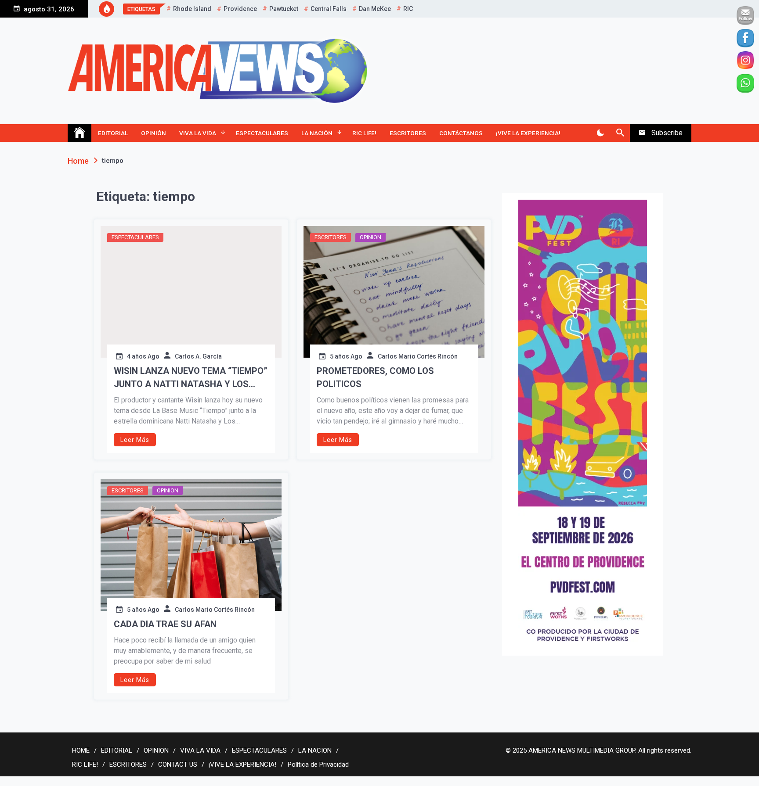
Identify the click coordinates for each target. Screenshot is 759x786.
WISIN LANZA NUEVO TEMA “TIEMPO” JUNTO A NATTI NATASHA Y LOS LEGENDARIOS (190, 378)
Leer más (134, 439)
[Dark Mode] (600, 133)
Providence (240, 8)
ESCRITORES (408, 132)
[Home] (79, 133)
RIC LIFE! (364, 132)
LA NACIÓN (317, 132)
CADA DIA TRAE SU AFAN (165, 624)
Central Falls (329, 8)
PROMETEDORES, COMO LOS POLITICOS (375, 377)
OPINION (370, 237)
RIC (408, 8)
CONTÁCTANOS (461, 132)
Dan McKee (375, 8)
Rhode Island (192, 8)
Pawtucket (283, 8)
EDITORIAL (113, 132)
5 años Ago (346, 356)
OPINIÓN (153, 132)
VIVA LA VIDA (197, 132)
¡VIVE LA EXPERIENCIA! (528, 132)
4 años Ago (143, 356)
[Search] (620, 133)
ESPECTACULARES (262, 132)
